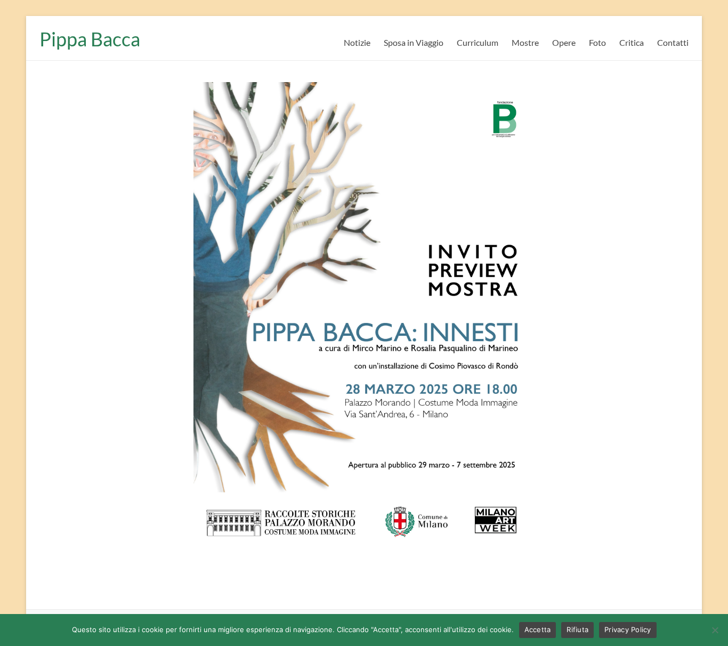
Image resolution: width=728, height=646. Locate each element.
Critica (631, 42)
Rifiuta (577, 629)
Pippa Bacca (89, 39)
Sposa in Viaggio (413, 42)
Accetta (537, 629)
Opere (564, 42)
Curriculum (477, 42)
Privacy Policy (627, 629)
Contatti (673, 42)
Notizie (357, 42)
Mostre (525, 42)
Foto (597, 42)
